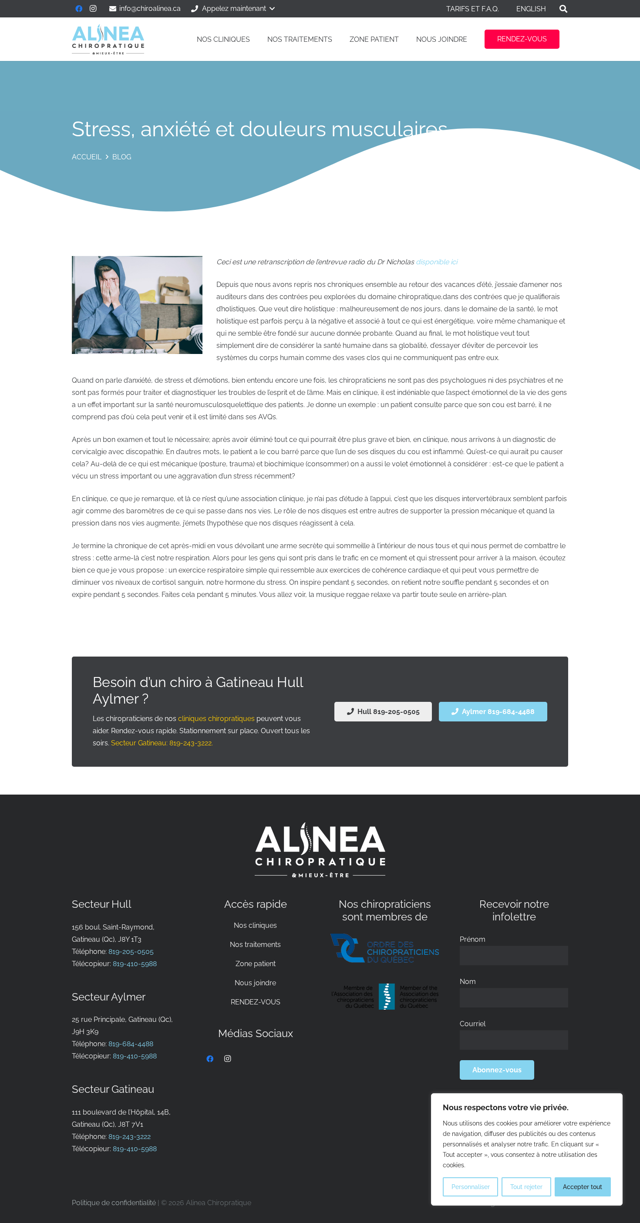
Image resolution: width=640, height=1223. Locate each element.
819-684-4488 (130, 1044)
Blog (121, 157)
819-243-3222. (191, 743)
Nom (468, 981)
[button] (232, 9)
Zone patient (256, 964)
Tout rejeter (526, 1186)
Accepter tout (582, 1186)
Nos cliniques (255, 925)
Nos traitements (255, 944)
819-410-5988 (135, 964)
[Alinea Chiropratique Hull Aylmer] (108, 39)
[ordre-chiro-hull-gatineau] (384, 948)
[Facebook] (79, 9)
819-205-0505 (131, 951)
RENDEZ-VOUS (255, 1002)
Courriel (472, 1024)
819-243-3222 (129, 1136)
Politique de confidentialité (114, 1203)
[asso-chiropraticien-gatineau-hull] (384, 997)
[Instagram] (93, 9)
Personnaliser (470, 1186)
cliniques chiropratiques (216, 718)
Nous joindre (255, 983)
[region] (527, 1149)
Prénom (472, 939)
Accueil (86, 157)
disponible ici (436, 262)
